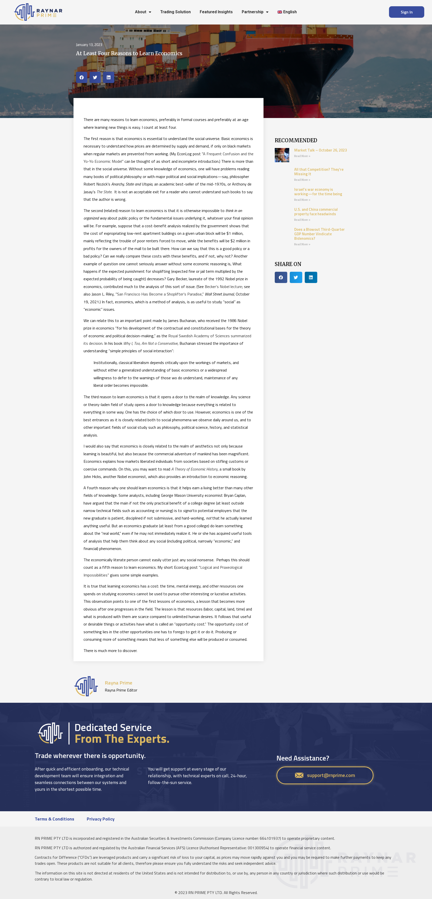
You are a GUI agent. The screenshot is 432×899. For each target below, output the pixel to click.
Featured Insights (216, 12)
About (140, 12)
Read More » (302, 156)
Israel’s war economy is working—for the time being (318, 191)
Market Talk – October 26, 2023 (320, 150)
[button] (81, 77)
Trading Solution (175, 12)
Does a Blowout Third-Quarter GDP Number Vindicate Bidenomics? (319, 233)
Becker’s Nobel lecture (223, 287)
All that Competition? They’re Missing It (319, 171)
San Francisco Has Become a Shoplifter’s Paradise (159, 294)
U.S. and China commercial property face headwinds (316, 211)
